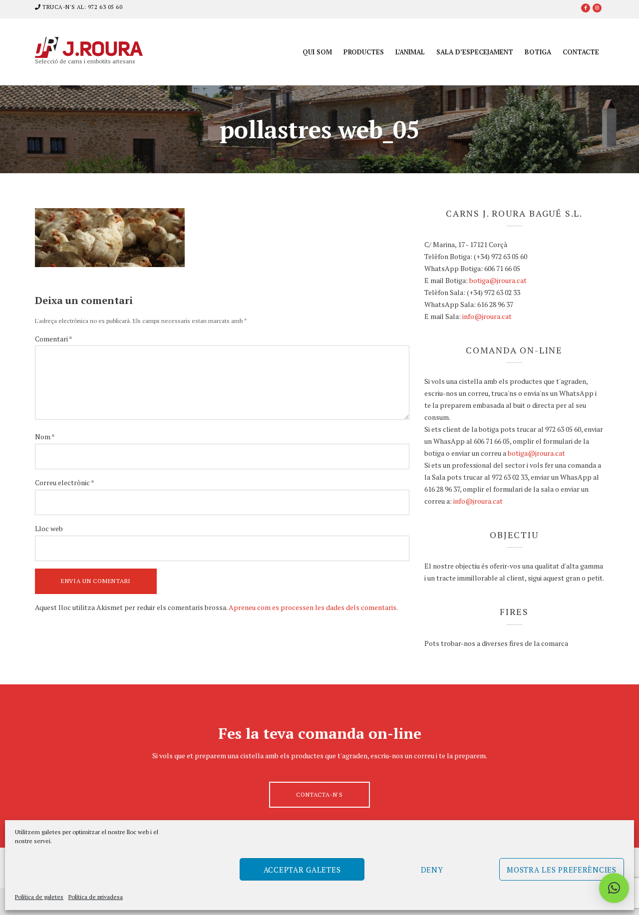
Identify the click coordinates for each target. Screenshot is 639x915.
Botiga (538, 51)
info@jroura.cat (487, 316)
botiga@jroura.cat (498, 280)
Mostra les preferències (562, 870)
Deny (432, 870)
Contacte (581, 51)
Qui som (317, 51)
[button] (614, 888)
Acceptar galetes (302, 870)
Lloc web (49, 528)
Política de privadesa (95, 897)
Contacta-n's (319, 794)
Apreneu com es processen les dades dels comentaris (312, 607)
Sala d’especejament (474, 51)
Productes (363, 51)
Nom (45, 436)
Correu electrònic (64, 482)
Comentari (53, 338)
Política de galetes (39, 897)
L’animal (410, 51)
